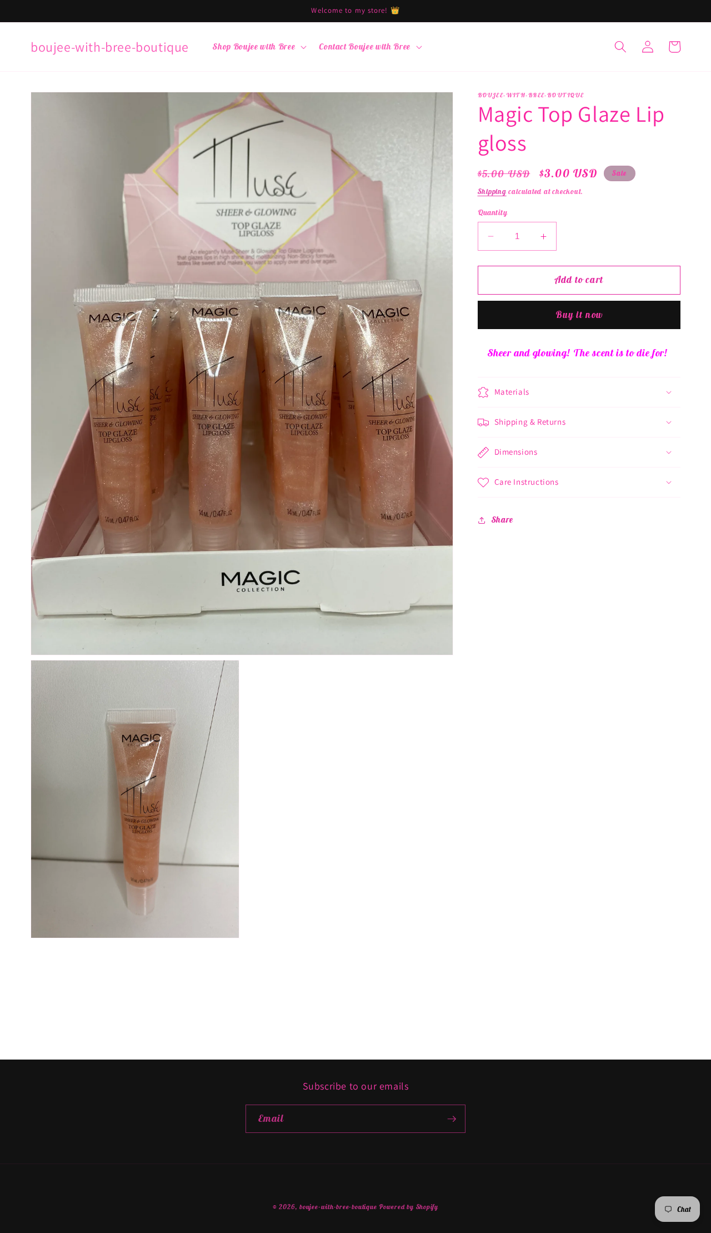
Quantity (493, 212)
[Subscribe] (451, 1119)
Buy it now (579, 315)
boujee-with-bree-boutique (338, 1206)
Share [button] (502, 519)
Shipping (492, 191)
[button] (259, 46)
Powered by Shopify (408, 1206)
